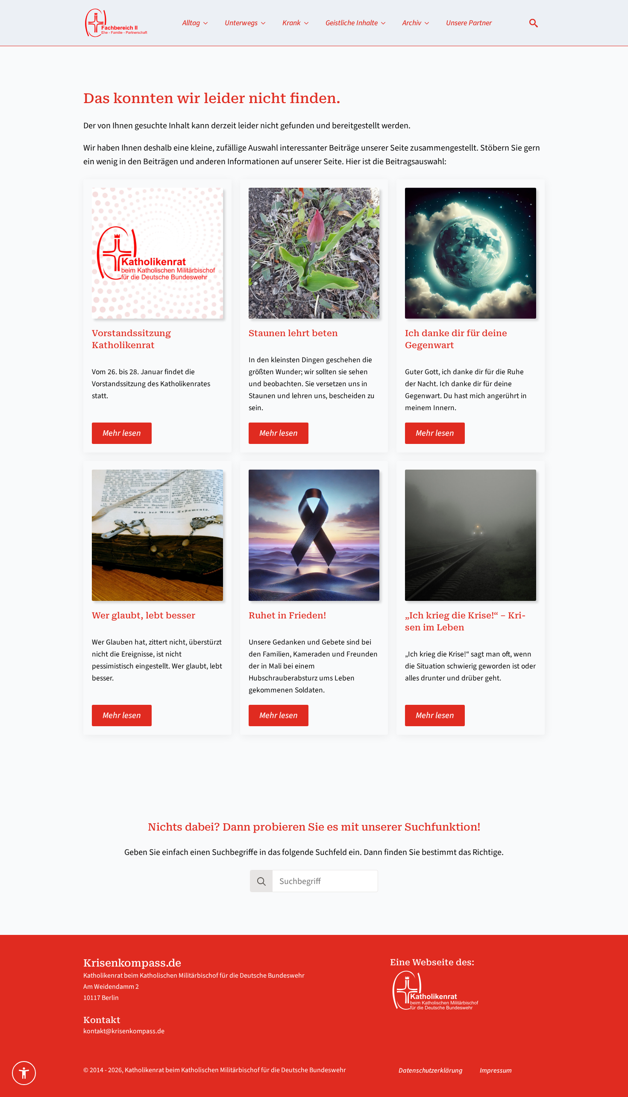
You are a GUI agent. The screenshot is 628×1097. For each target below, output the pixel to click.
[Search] (261, 881)
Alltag (191, 23)
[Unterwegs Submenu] (266, 23)
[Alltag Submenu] (208, 23)
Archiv (411, 23)
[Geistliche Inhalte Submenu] (386, 23)
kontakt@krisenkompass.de (123, 1031)
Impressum (496, 1070)
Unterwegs (241, 23)
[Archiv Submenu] (429, 23)
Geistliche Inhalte (352, 23)
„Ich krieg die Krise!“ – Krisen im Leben (465, 621)
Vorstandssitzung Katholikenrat (131, 339)
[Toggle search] (533, 23)
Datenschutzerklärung (431, 1070)
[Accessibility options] (24, 1073)
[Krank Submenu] (309, 23)
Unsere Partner (469, 23)
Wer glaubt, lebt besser (143, 615)
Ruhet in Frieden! (287, 615)
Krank (291, 23)
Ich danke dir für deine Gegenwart (456, 339)
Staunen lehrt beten (293, 333)
